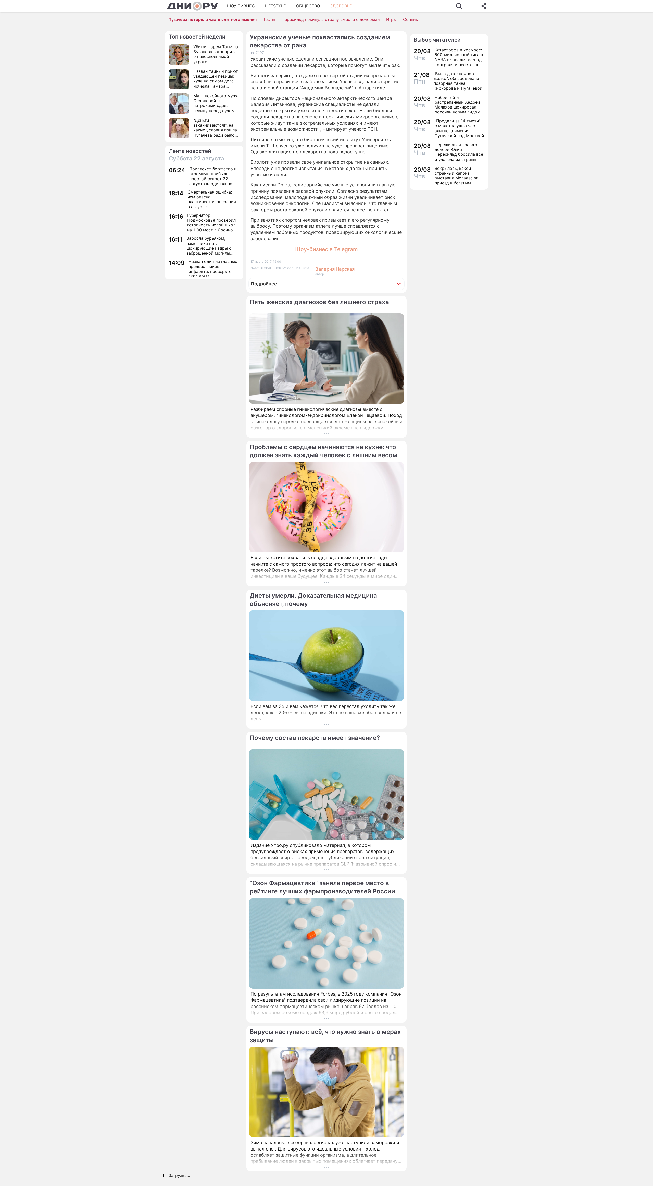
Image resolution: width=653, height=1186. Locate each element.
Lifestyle (275, 5)
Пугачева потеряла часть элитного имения (212, 19)
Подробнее (264, 283)
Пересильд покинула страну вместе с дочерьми (331, 19)
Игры (391, 19)
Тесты (269, 19)
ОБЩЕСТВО (308, 5)
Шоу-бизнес (241, 5)
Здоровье (341, 5)
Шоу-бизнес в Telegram (326, 249)
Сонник (410, 19)
